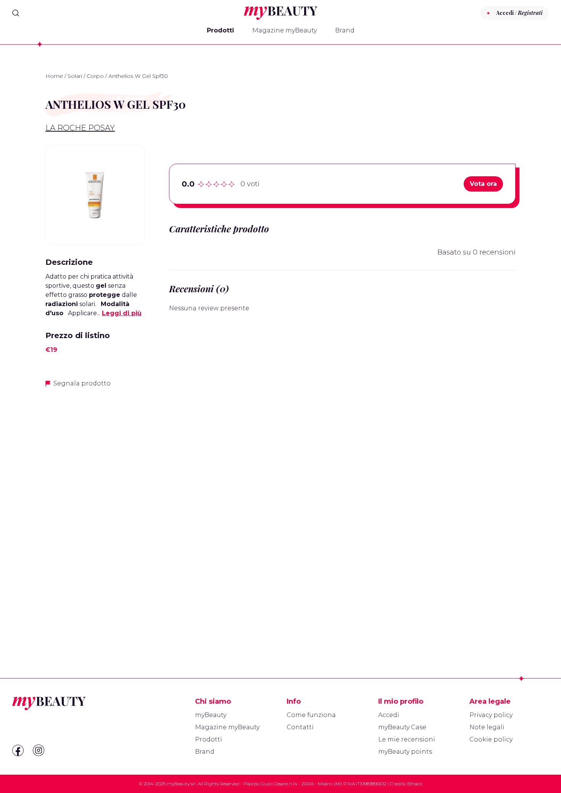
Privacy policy (491, 715)
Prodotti (220, 30)
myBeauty (210, 715)
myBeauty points (405, 751)
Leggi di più (122, 313)
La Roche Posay (80, 127)
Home (54, 76)
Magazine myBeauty (284, 30)
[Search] (15, 13)
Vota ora (483, 183)
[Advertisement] (95, 514)
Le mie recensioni (406, 739)
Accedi (388, 715)
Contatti (300, 727)
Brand (345, 30)
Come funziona (311, 715)
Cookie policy (491, 739)
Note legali (487, 727)
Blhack (414, 784)
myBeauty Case (402, 727)
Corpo (95, 76)
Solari (75, 76)
